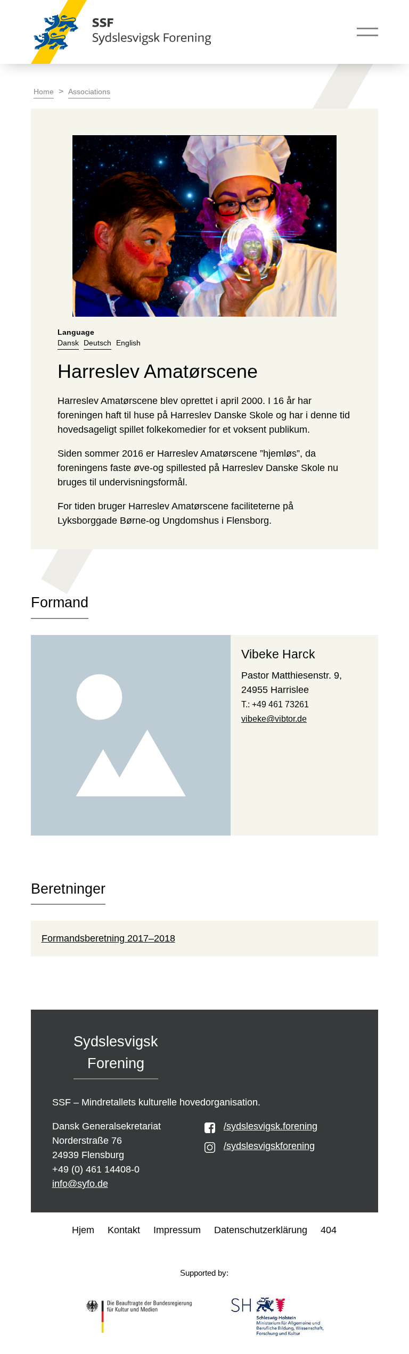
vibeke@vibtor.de (274, 718)
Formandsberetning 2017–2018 (108, 938)
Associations (89, 92)
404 (329, 1230)
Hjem (83, 1230)
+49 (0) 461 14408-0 (96, 1169)
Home (44, 92)
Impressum (177, 1230)
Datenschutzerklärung (260, 1230)
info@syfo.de (80, 1183)
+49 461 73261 (280, 704)
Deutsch (97, 343)
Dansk (68, 343)
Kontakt (124, 1230)
